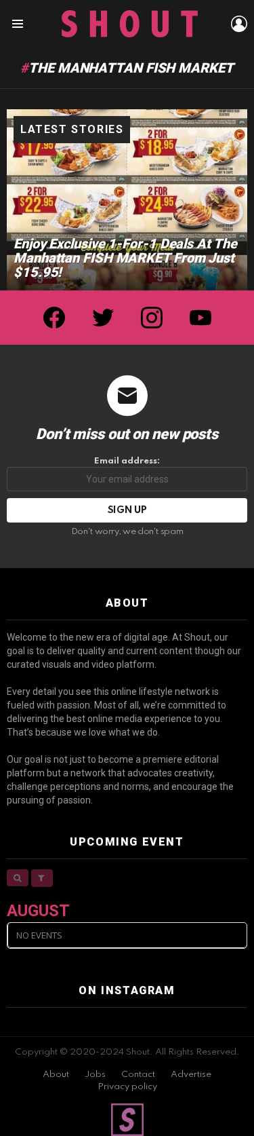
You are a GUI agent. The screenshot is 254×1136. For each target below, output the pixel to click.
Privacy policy (127, 1086)
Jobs (95, 1074)
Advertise (191, 1074)
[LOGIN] (239, 23)
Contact (138, 1074)
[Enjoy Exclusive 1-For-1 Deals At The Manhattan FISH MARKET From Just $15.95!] (127, 199)
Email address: (127, 461)
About (56, 1074)
